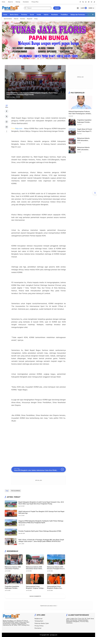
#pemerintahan (8, 18)
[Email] (7, 127)
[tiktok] (94, 2)
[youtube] (91, 2)
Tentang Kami (39, 621)
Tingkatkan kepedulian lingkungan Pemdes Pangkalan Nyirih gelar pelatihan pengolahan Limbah (14, 587)
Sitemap (18, 2)
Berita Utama (14, 14)
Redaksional (38, 618)
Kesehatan (54, 14)
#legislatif (29, 18)
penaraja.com (53, 635)
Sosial (32, 14)
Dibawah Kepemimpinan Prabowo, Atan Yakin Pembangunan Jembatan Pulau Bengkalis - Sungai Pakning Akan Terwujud (80, 113)
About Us (10, 2)
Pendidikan (64, 14)
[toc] (95, 192)
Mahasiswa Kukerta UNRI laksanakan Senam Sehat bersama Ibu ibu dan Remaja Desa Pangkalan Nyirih (35, 567)
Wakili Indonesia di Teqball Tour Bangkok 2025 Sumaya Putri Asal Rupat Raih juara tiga (41, 512)
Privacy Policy (39, 626)
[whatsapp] (86, 2)
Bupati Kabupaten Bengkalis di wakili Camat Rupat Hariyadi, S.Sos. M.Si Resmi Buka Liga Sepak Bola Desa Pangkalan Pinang (41, 503)
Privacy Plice (35, 2)
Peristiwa (24, 14)
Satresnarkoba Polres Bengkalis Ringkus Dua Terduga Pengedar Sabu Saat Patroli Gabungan (56, 587)
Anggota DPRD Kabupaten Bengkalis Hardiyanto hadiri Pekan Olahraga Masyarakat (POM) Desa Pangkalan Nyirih (40, 521)
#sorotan (22, 18)
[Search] (78, 8)
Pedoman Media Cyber (42, 623)
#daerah (16, 18)
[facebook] (80, 2)
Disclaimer (26, 2)
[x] (83, 2)
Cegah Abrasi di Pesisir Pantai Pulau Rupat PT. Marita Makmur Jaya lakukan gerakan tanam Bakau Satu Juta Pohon (84, 130)
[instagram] (88, 2)
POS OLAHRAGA (15, 490)
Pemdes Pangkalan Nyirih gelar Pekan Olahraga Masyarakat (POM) (39, 531)
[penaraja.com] (10, 8)
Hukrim (46, 14)
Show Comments (35, 596)
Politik (39, 14)
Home (3, 2)
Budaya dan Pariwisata (78, 14)
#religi (36, 18)
